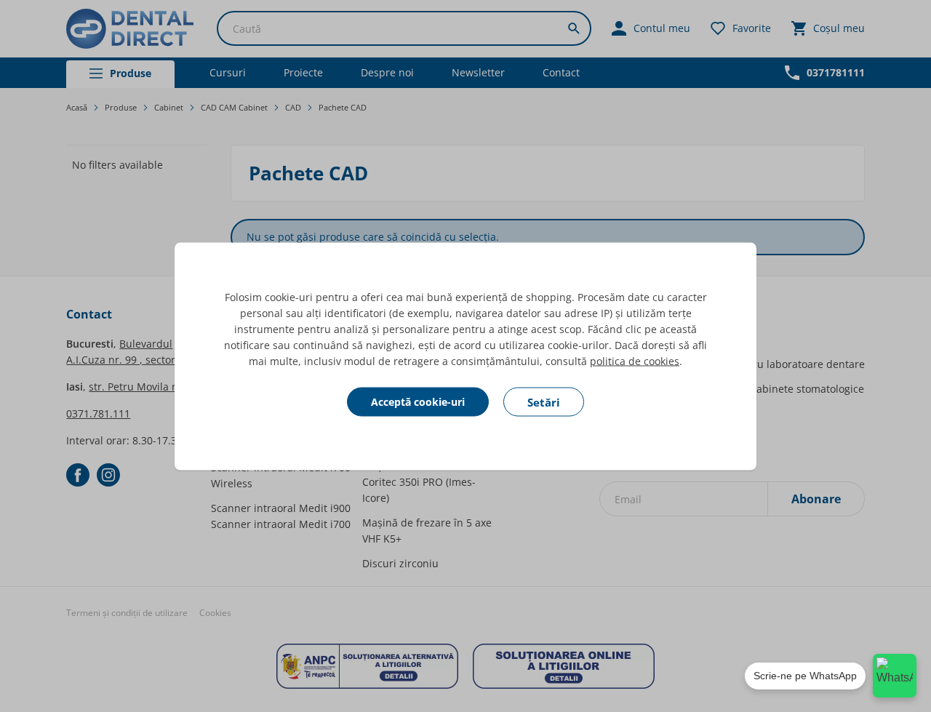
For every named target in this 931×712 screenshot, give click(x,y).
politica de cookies (634, 360)
